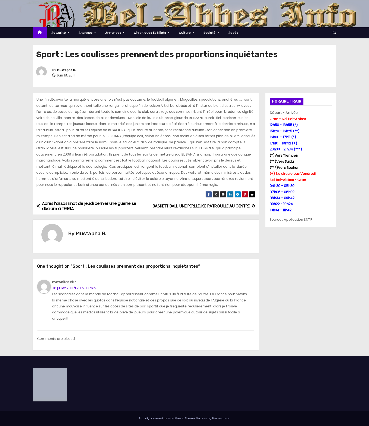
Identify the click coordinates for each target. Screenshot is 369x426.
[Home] (40, 32)
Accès (233, 33)
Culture (185, 33)
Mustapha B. (66, 70)
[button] (334, 32)
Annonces (113, 33)
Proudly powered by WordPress (161, 418)
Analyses (86, 33)
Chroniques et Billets (150, 33)
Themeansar (221, 418)
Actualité (59, 33)
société (210, 33)
